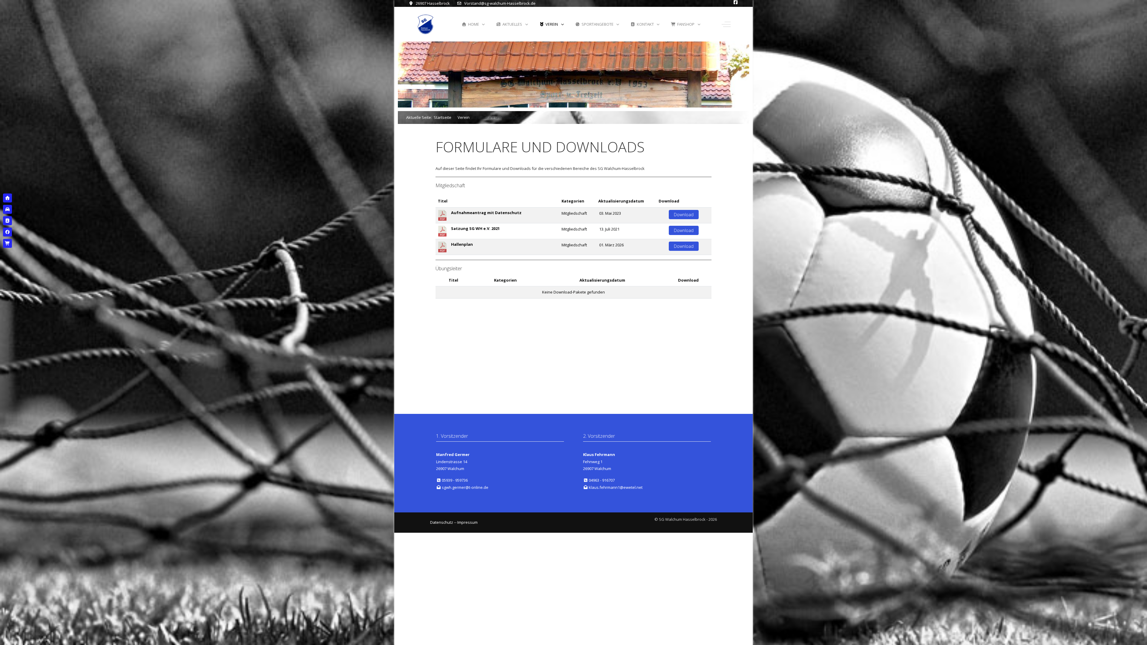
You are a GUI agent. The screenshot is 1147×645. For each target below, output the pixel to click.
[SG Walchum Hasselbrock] (425, 24)
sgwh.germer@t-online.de (465, 487)
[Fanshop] (7, 243)
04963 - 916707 (602, 480)
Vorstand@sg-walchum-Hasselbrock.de (500, 3)
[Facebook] (7, 232)
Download (684, 214)
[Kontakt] (7, 220)
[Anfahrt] (7, 209)
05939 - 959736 (455, 480)
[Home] (7, 198)
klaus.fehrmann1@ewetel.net (615, 487)
